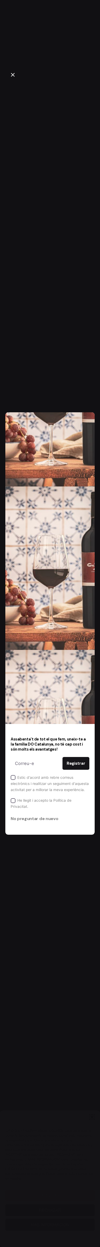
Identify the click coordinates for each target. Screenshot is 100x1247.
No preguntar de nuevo (34, 818)
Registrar (76, 763)
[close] (12, 74)
